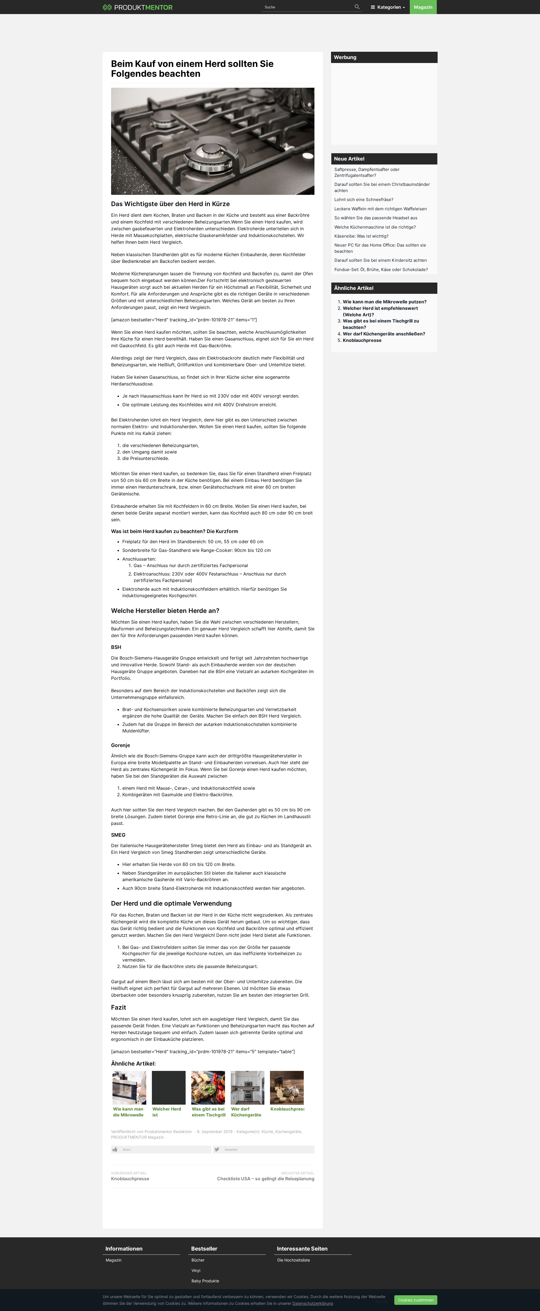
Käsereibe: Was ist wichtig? (361, 236)
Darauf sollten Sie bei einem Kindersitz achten (380, 260)
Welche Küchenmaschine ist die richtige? (375, 227)
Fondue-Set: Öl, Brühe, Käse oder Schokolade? (381, 269)
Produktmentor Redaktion (168, 1131)
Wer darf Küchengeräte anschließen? (384, 334)
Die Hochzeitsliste (293, 1260)
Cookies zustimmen (416, 1300)
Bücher (198, 1260)
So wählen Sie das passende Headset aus (375, 217)
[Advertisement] (270, 31)
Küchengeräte (288, 1131)
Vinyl (196, 1270)
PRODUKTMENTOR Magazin (137, 1137)
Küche (267, 1131)
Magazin (423, 7)
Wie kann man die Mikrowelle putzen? (385, 301)
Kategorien (389, 7)
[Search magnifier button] (357, 7)
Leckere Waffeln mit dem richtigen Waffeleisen (380, 208)
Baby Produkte (205, 1280)
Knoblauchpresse (130, 1176)
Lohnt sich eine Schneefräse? (363, 199)
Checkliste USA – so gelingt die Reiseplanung (265, 1176)
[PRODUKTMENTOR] (137, 7)
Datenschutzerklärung (312, 1303)
